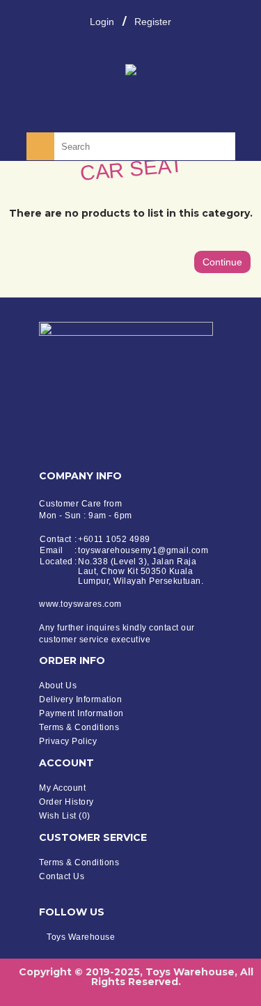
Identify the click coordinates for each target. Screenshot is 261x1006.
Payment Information (81, 713)
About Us (58, 685)
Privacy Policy (68, 741)
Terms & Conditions (79, 727)
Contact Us (61, 876)
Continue (222, 262)
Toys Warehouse (81, 937)
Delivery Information (80, 699)
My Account (62, 788)
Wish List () (64, 816)
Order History (66, 802)
